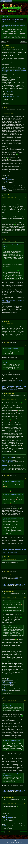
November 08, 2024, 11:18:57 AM (9, 241)
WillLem (17, 21)
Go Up (2, 831)
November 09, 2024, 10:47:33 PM (9, 803)
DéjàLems (14, 389)
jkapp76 (6, 45)
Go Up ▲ (19, 840)
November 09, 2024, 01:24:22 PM (9, 597)
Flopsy (6, 239)
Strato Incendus (9, 108)
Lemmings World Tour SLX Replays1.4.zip (13, 91)
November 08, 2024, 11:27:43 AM (9, 323)
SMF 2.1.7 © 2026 (10, 842)
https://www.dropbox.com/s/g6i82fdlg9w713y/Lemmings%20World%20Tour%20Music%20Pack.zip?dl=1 (14, 70)
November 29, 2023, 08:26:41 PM (9, 113)
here (16, 578)
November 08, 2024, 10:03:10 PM (9, 477)
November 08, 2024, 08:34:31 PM (9, 399)
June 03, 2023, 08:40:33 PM (9, 47)
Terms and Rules (13, 840)
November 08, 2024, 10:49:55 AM (9, 197)
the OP (21, 380)
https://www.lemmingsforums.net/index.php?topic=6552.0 (13, 301)
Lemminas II (9, 389)
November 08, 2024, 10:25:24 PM (9, 559)
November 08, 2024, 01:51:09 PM (9, 345)
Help (8, 840)
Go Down (3, 41)
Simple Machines (18, 842)
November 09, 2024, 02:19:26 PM (9, 700)
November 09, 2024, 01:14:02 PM (9, 574)
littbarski (6, 195)
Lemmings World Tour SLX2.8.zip (11, 96)
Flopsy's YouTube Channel (8, 317)
